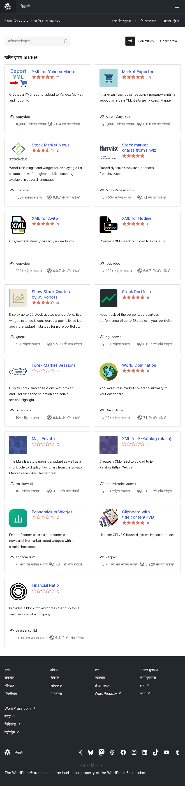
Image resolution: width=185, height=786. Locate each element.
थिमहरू (54, 677)
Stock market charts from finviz (139, 148)
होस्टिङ (9, 685)
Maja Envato (43, 438)
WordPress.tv (108, 693)
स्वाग (145, 693)
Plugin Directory (16, 20)
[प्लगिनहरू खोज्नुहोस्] (65, 41)
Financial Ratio (45, 585)
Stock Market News (51, 145)
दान (144, 685)
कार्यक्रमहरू (148, 677)
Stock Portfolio (136, 291)
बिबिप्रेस (12, 724)
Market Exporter (138, 71)
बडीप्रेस (12, 732)
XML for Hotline (137, 218)
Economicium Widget (52, 512)
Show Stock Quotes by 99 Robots (51, 294)
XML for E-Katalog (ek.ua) (146, 438)
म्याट (10, 716)
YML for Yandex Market (54, 71)
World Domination (139, 365)
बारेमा (8, 669)
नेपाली (19, 752)
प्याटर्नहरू (56, 693)
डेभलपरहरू (102, 685)
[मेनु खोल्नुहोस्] (178, 7)
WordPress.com (20, 708)
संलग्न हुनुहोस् (149, 669)
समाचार (9, 677)
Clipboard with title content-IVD (138, 514)
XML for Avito (45, 218)
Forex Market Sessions (54, 365)
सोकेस (54, 669)
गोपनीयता (11, 693)
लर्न (97, 669)
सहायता (100, 677)
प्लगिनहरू (56, 685)
